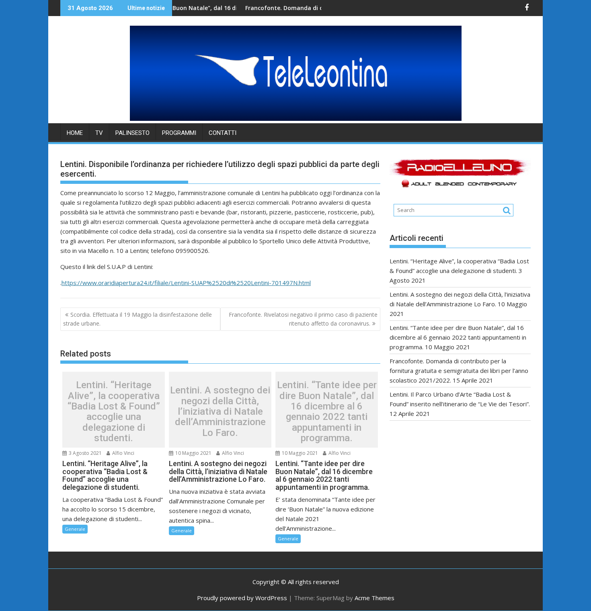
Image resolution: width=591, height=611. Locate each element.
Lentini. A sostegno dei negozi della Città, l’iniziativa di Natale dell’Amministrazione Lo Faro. (220, 411)
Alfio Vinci (122, 453)
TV (99, 132)
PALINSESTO (132, 132)
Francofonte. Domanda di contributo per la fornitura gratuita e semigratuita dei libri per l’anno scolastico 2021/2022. (459, 370)
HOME (75, 132)
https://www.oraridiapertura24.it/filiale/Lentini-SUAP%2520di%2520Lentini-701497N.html (186, 283)
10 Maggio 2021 (192, 453)
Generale (75, 529)
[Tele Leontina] (296, 118)
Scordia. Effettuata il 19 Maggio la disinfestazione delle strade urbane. (137, 319)
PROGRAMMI (179, 132)
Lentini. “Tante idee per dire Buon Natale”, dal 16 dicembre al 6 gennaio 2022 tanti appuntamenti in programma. (327, 411)
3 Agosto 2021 (85, 453)
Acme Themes (374, 598)
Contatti (222, 132)
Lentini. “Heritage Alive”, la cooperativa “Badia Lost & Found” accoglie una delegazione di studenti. (114, 411)
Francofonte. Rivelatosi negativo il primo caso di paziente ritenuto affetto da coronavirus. (303, 319)
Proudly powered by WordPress (242, 598)
